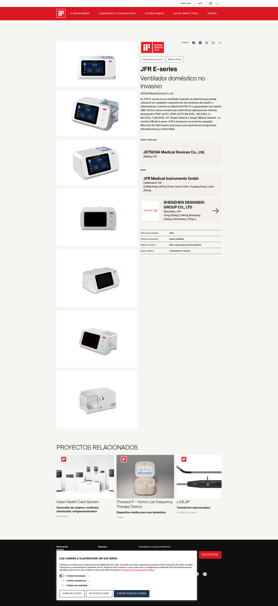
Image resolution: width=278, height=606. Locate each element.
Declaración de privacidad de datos (137, 570)
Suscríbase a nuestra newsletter (154, 547)
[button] (210, 3)
